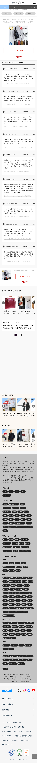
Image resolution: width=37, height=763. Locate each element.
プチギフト (30, 656)
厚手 (18, 596)
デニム (5, 622)
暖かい (29, 577)
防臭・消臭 (19, 566)
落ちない (24, 581)
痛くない (13, 585)
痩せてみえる (6, 585)
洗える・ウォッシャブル (9, 566)
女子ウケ (11, 608)
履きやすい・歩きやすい (15, 581)
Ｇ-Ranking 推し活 (24, 681)
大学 (29, 515)
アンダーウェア (7, 543)
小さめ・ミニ (19, 589)
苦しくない (5, 577)
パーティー (22, 508)
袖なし (18, 600)
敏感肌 (18, 604)
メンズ (4, 7)
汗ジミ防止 (11, 570)
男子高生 (11, 656)
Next (33, 302)
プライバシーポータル (25, 731)
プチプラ (5, 612)
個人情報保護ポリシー (9, 731)
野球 (17, 527)
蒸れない (18, 577)
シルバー (5, 649)
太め (26, 589)
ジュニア (5, 656)
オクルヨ (22, 674)
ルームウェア (16, 547)
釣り (5, 530)
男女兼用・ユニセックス (9, 615)
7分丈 (24, 600)
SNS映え (25, 612)
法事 (29, 519)
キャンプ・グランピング (27, 527)
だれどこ (15, 674)
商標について (25, 740)
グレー (21, 645)
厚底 (30, 604)
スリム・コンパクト (26, 593)
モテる (5, 608)
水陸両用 (25, 566)
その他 (15, 551)
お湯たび (28, 674)
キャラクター (21, 663)
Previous (3, 302)
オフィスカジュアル (14, 504)
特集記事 (30, 13)
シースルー (20, 622)
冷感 (11, 563)
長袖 (5, 600)
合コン (11, 515)
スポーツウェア (25, 547)
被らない (30, 581)
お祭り (20, 511)
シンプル (5, 634)
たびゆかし (28, 679)
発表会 (5, 519)
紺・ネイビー (28, 645)
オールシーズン (7, 495)
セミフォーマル (7, 508)
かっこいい (5, 638)
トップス (5, 539)
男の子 (24, 659)
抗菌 (5, 570)
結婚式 (23, 519)
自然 (18, 634)
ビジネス (5, 504)
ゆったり (5, 593)
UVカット (5, 563)
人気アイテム (18, 13)
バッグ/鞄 (21, 543)
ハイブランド (18, 608)
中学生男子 (17, 656)
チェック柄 (21, 626)
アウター (11, 539)
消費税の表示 (17, 722)
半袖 (30, 596)
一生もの (25, 608)
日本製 (29, 600)
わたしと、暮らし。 (9, 677)
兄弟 (18, 659)
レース (11, 630)
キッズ (13, 7)
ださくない (19, 585)
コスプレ (5, 668)
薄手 (24, 596)
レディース (23, 7)
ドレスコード (15, 508)
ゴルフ (5, 527)
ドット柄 (5, 630)
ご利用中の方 (7, 715)
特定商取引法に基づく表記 (23, 736)
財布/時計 (27, 543)
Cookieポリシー (7, 736)
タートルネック (12, 622)
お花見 (14, 511)
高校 (23, 515)
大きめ (12, 589)
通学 (11, 519)
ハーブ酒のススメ (12, 681)
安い (31, 608)
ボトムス (17, 539)
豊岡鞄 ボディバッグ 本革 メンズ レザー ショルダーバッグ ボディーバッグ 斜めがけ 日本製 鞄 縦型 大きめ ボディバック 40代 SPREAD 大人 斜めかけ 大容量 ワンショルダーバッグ (18, 327)
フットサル (29, 523)
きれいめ (24, 634)
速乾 (23, 563)
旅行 (17, 515)
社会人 (29, 659)
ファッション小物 (7, 547)
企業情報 (5, 709)
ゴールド (11, 649)
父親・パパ (5, 659)
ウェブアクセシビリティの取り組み (13, 727)
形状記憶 (18, 570)
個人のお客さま (7, 698)
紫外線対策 (26, 585)
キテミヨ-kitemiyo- (8, 322)
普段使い (30, 634)
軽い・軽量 (17, 593)
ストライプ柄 (29, 626)
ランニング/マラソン (20, 523)
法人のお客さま (7, 704)
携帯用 (5, 596)
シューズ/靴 (15, 543)
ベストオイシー (20, 677)
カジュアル (11, 634)
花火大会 (26, 511)
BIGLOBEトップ (7, 745)
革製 (17, 630)
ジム (11, 523)
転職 (22, 504)
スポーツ (5, 523)
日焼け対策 (5, 589)
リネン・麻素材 (7, 626)
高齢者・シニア (12, 663)
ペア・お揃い (18, 612)
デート (5, 515)
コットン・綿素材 (29, 622)
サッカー (11, 527)
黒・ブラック (14, 645)
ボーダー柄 (14, 626)
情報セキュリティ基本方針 (10, 740)
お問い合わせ (6, 722)
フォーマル (12, 638)
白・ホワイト (6, 645)
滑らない (12, 577)
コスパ (11, 612)
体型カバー (11, 604)
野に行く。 (7, 679)
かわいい (29, 630)
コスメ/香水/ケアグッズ (24, 551)
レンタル (24, 604)
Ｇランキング (7, 674)
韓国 (5, 604)
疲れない (24, 577)
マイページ (32, 7)
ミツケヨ (21, 679)
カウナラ (14, 679)
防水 (17, 563)
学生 (5, 663)
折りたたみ (11, 596)
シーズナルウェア (7, 551)
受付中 (6, 13)
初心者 (24, 656)
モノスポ (29, 677)
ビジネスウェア (24, 539)
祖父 (12, 659)
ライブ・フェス (7, 511)
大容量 (11, 593)
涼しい (5, 581)
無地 (23, 630)
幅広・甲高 (11, 600)
